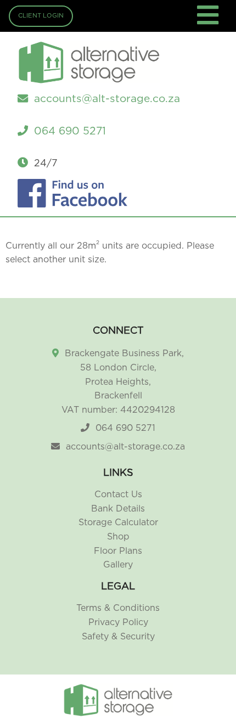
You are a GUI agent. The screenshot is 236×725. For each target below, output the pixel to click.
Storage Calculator (118, 522)
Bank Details (118, 508)
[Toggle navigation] (209, 21)
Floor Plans (118, 551)
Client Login (41, 16)
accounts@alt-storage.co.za (125, 446)
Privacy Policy (118, 622)
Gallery (118, 564)
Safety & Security (118, 636)
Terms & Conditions (118, 608)
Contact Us (118, 494)
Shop (118, 536)
